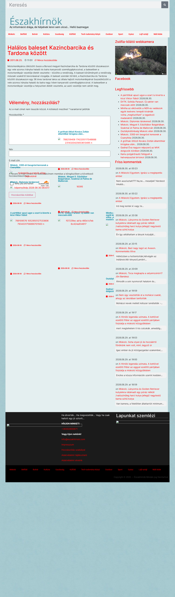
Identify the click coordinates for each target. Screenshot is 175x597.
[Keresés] (164, 4)
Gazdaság (59, 34)
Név (11, 149)
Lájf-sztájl (143, 34)
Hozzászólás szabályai (73, 449)
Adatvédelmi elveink (72, 460)
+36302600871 (70, 429)
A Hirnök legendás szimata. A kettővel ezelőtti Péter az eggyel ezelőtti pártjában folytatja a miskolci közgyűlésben (138, 320)
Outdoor (109, 34)
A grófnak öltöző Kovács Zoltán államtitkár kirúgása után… (73, 132)
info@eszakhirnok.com (73, 439)
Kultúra (46, 34)
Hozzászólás (16, 115)
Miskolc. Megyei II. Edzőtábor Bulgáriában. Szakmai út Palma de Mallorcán (75, 178)
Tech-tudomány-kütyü (90, 34)
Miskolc (11, 34)
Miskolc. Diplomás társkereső (136, 121)
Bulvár (35, 34)
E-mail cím (14, 160)
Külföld (72, 34)
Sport (120, 34)
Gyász (131, 34)
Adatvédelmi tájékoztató (74, 455)
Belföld (23, 34)
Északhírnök (36, 21)
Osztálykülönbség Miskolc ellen (137, 131)
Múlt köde (158, 34)
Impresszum (68, 444)
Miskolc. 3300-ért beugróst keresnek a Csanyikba (29, 166)
